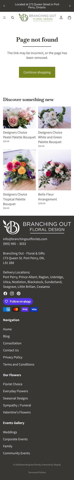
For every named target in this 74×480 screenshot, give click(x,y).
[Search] (12, 17)
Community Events (16, 453)
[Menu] (4, 17)
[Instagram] (12, 293)
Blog (6, 336)
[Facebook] (5, 293)
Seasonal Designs (15, 398)
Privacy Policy (12, 357)
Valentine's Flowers (17, 412)
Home (7, 329)
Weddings (10, 432)
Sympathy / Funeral (17, 405)
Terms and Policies (37, 472)
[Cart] (69, 17)
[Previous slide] (4, 6)
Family (7, 446)
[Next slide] (70, 6)
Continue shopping (37, 72)
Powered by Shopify (51, 464)
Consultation (12, 343)
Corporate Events (15, 439)
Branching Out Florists (30, 464)
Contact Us (11, 350)
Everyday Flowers (15, 391)
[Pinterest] (18, 293)
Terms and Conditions (18, 364)
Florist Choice (12, 384)
